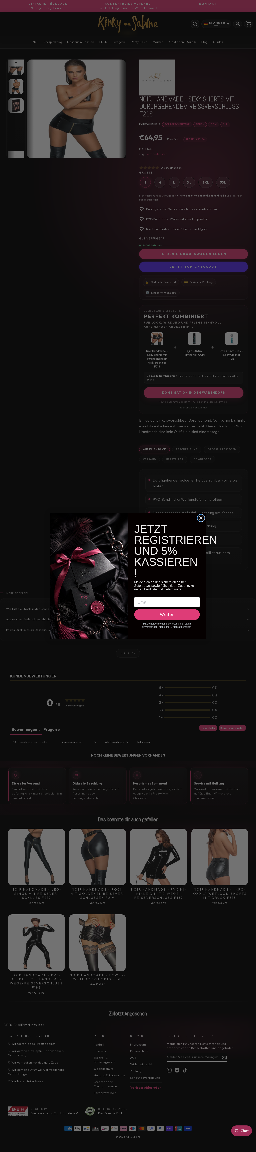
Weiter (167, 614)
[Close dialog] (200, 517)
